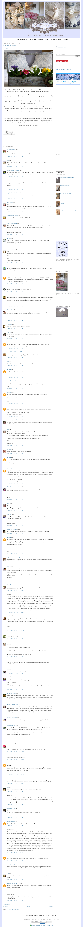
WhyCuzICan (10, 309)
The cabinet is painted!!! (65, 193)
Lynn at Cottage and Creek (12, 380)
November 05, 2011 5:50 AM (15, 860)
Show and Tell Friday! (9, 45)
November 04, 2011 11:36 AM (15, 759)
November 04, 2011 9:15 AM (15, 722)
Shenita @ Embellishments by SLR (14, 351)
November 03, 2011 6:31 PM (15, 338)
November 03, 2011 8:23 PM (15, 525)
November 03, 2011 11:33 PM (15, 612)
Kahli (8, 787)
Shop (21, 39)
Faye (8, 669)
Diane (8, 660)
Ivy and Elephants (11, 249)
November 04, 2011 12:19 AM (15, 630)
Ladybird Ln (9, 514)
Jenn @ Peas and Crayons (12, 215)
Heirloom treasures (11, 821)
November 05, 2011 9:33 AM (15, 879)
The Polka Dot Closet (11, 295)
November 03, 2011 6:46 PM (15, 377)
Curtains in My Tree (11, 642)
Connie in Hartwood (11, 693)
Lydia (8, 873)
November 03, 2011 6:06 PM (15, 166)
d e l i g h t (9, 449)
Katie (8, 266)
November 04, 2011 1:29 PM (15, 791)
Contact (46, 39)
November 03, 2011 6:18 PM (15, 246)
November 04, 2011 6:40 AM (15, 666)
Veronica (9, 615)
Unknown (9, 275)
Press (30, 39)
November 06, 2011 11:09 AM (15, 891)
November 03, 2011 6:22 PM (15, 283)
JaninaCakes (9, 324)
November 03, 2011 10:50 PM (15, 581)
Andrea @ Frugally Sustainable (13, 864)
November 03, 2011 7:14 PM (15, 426)
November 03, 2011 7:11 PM (15, 416)
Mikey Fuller (9, 468)
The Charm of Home (11, 149)
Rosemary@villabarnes (12, 529)
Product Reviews (62, 39)
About (26, 39)
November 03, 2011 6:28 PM (15, 306)
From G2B (9, 566)
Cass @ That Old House (12, 725)
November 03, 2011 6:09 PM (15, 198)
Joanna (8, 634)
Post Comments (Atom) (14, 909)
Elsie (8, 361)
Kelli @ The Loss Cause (12, 717)
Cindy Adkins (10, 202)
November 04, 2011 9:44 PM (15, 852)
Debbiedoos (9, 287)
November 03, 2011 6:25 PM (15, 291)
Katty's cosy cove (10, 743)
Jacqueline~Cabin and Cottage (13, 557)
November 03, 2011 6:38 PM (15, 357)
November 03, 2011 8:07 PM (15, 499)
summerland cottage (11, 808)
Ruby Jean (9, 238)
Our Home (53, 39)
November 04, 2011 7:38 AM (15, 701)
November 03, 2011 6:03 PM (15, 156)
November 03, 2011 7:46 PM (15, 465)
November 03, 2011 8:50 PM (15, 533)
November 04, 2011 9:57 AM (15, 740)
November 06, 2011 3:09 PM (15, 900)
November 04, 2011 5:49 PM (15, 817)
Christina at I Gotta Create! (12, 342)
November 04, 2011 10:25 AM (15, 751)
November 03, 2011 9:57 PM (15, 553)
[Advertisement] (68, 98)
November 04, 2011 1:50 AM (15, 638)
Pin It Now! (5, 48)
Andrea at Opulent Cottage (12, 704)
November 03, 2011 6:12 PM (15, 220)
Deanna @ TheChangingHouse (13, 883)
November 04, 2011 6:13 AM (15, 656)
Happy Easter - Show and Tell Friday (68, 210)
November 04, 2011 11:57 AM (15, 783)
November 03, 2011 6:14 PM (15, 234)
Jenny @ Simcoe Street (12, 223)
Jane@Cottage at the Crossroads (14, 419)
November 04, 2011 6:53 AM (15, 689)
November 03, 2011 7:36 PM (15, 445)
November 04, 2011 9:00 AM (15, 714)
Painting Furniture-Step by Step (67, 177)
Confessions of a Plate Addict (13, 170)
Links (34, 39)
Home (17, 39)
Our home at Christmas (65, 185)
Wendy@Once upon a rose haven (14, 486)
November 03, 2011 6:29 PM (15, 320)
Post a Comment (6, 904)
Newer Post (5, 906)
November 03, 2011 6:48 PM (15, 388)
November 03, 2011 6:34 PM (15, 348)
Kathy (8, 503)
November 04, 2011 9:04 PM (15, 825)
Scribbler (9, 332)
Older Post (51, 906)
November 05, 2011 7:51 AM (15, 870)
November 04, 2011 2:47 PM (15, 804)
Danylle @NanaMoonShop (13, 193)
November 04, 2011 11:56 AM (15, 774)
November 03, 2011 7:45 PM (15, 453)
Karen (8, 160)
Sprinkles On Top (49, 917)
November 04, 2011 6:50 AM (15, 673)
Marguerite (9, 584)
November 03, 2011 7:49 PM (15, 483)
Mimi (8, 755)
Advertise (40, 39)
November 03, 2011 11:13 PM (15, 590)
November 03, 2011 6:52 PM (15, 403)
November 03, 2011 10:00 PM (15, 563)
